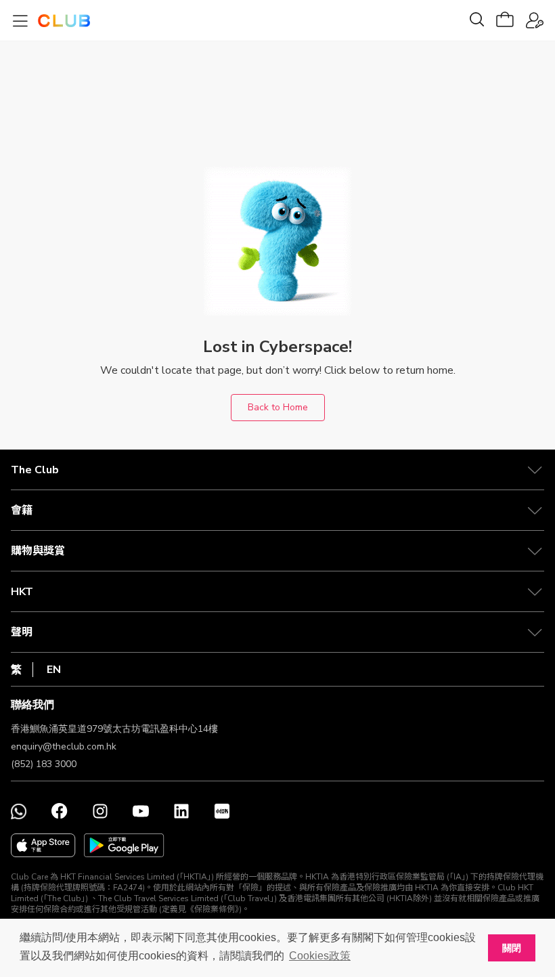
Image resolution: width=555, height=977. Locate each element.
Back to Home (278, 407)
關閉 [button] (511, 947)
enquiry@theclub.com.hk (63, 746)
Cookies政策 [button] (320, 955)
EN (54, 669)
